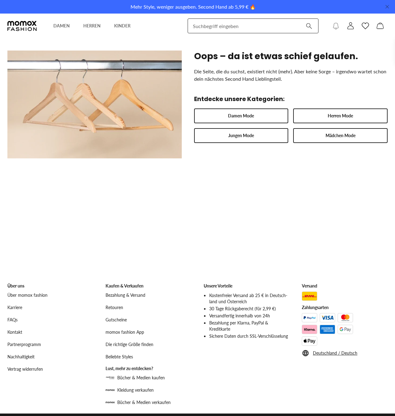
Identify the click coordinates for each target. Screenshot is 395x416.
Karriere (14, 307)
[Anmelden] (350, 25)
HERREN (92, 25)
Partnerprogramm (24, 344)
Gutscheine (116, 319)
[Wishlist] (365, 25)
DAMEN (61, 25)
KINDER (122, 25)
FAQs (12, 319)
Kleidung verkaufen (135, 390)
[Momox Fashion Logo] (22, 26)
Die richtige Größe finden (129, 344)
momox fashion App (125, 332)
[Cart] (380, 25)
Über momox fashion (27, 295)
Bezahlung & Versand (125, 295)
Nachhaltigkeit (21, 356)
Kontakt (14, 332)
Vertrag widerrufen (25, 369)
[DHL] (309, 296)
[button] (241, 115)
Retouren (114, 307)
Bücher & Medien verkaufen (144, 402)
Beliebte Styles (119, 356)
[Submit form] (309, 26)
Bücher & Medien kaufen (141, 377)
